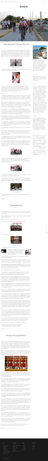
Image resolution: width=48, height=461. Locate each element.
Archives (9, 1)
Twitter (47, 232)
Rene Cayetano (38, 125)
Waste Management (42, 127)
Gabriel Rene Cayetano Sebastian (37, 139)
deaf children (42, 136)
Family (5, 428)
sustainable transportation (38, 150)
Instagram (47, 230)
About (13, 1)
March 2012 (34, 97)
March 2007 (42, 111)
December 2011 (35, 98)
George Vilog (43, 139)
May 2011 (43, 100)
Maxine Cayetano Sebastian (37, 143)
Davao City (40, 136)
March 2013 (34, 94)
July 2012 (40, 96)
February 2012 (39, 97)
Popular (6, 1)
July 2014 (41, 92)
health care (37, 140)
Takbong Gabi (44, 150)
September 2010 (43, 102)
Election (43, 118)
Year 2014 (24, 450)
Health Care (35, 121)
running (40, 147)
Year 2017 (23, 446)
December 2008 (42, 108)
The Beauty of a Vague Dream (41, 78)
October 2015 (37, 89)
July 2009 (44, 105)
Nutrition (36, 124)
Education (39, 118)
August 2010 (35, 103)
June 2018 (36, 87)
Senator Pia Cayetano (6, 451)
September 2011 (40, 99)
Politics (34, 125)
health (34, 140)
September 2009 (35, 105)
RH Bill (42, 125)
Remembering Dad (36, 80)
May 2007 (34, 111)
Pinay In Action (41, 124)
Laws (8, 428)
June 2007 (43, 110)
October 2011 (35, 99)
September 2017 (35, 88)
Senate (40, 126)
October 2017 (44, 87)
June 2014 (44, 92)
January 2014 (39, 93)
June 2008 (34, 109)
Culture (36, 118)
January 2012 (44, 97)
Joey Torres (42, 140)
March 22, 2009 (15, 207)
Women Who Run (16, 205)
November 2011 (41, 98)
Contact (17, 1)
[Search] (42, 2)
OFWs (41, 146)
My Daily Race (7, 328)
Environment (41, 119)
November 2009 (37, 104)
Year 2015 (23, 448)
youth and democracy (44, 154)
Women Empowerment (13, 428)
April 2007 (38, 111)
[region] (24, 26)
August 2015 (41, 89)
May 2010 (42, 103)
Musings (41, 122)
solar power (40, 149)
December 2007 (35, 110)
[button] (1, 26)
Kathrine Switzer (23, 294)
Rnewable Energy (36, 126)
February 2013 (39, 94)
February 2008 (39, 109)
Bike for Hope (41, 135)
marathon (44, 142)
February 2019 (35, 86)
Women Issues (18, 428)
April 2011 (34, 102)
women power (36, 154)
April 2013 (43, 93)
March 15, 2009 (15, 337)
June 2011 (39, 100)
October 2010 (39, 102)
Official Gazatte (5, 445)
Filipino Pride (35, 120)
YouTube (33, 448)
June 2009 (34, 107)
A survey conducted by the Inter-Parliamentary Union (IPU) (11, 264)
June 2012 (44, 96)
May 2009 (38, 107)
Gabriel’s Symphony (6, 452)
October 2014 (37, 92)
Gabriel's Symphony (41, 120)
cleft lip (37, 136)
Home (3, 1)
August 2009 (41, 105)
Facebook (47, 228)
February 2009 (37, 108)
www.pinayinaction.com (16, 325)
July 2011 (36, 100)
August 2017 (41, 88)
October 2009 (43, 104)
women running (40, 154)
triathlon (34, 151)
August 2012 (37, 96)
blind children (45, 135)
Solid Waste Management (43, 149)
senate (43, 147)
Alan (33, 118)
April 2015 (36, 91)
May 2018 (40, 87)
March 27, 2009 (15, 46)
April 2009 (42, 107)
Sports (5, 198)
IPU (13, 289)
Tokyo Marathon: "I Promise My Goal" (16, 44)
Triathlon (37, 127)
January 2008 (44, 109)
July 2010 (39, 103)
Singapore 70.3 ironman (37, 149)
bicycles (38, 135)
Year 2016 (24, 447)
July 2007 (39, 110)
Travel (34, 127)
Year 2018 (24, 445)
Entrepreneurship (35, 119)
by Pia (11, 46)
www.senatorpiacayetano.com (6, 325)
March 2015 (40, 91)
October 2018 (40, 86)
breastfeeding (34, 136)
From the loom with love (37, 76)
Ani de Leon (35, 135)
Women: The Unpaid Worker (16, 335)
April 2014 (34, 93)
